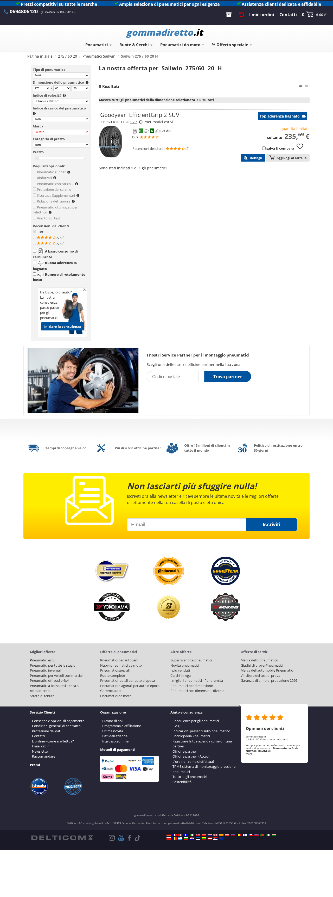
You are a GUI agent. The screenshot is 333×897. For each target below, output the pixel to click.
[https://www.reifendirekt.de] (168, 835)
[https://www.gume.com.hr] (192, 838)
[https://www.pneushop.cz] (250, 835)
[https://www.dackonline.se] (186, 835)
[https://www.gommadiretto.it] (192, 835)
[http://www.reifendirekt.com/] (221, 838)
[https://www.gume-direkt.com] (233, 835)
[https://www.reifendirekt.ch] (180, 835)
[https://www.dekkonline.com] (198, 835)
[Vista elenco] (300, 86)
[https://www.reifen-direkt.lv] (210, 838)
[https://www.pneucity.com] (262, 835)
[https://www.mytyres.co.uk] (215, 835)
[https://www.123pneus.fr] (174, 835)
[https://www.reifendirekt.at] (227, 835)
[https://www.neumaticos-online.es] (221, 835)
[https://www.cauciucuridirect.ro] (174, 838)
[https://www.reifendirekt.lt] (204, 838)
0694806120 (24, 11)
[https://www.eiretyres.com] (268, 835)
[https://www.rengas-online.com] (245, 835)
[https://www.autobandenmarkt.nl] (210, 835)
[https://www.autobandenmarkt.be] (239, 835)
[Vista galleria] (306, 86)
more (249, 753)
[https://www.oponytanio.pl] (168, 838)
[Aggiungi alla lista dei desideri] (302, 149)
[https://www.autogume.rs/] (215, 838)
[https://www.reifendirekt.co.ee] (198, 838)
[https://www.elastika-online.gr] (180, 838)
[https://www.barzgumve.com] (186, 838)
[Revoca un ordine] (241, 14)
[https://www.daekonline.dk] (204, 835)
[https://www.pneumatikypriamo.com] (256, 835)
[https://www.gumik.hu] (274, 835)
